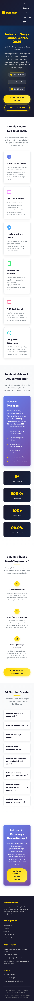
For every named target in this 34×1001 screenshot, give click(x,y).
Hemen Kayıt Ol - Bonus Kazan (17, 672)
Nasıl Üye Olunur (8, 935)
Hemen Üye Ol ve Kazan (17, 99)
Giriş (24, 3)
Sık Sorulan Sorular (9, 938)
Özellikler (26, 8)
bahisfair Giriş (7, 925)
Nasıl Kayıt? (27, 17)
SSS (24, 22)
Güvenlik (26, 13)
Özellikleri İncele (17, 107)
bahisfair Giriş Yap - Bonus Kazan (17, 875)
